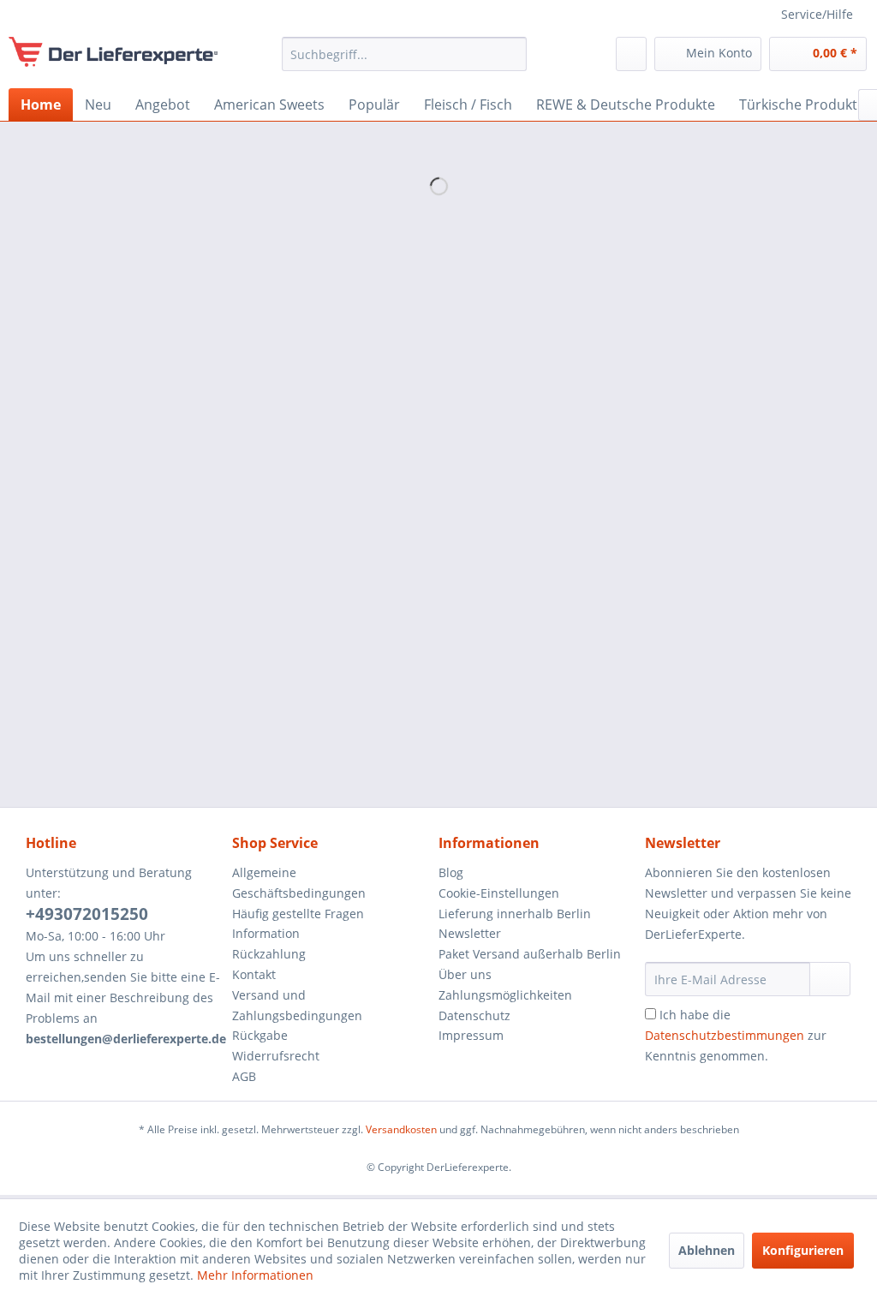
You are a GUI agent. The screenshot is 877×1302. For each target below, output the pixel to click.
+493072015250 (87, 914)
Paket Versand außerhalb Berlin (529, 954)
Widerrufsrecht (275, 1056)
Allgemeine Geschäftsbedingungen (299, 882)
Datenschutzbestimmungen (724, 1035)
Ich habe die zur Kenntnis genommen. (735, 1035)
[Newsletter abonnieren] (829, 979)
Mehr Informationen (255, 1275)
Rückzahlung (269, 954)
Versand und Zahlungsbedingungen (297, 1005)
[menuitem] (405, 54)
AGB (244, 1076)
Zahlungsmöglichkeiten (505, 995)
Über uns (465, 974)
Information (266, 933)
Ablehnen (706, 1250)
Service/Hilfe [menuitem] (817, 14)
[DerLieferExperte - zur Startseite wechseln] (113, 58)
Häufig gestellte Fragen (298, 913)
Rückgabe (260, 1035)
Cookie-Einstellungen (498, 893)
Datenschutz (474, 1015)
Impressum (471, 1035)
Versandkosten (401, 1129)
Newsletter (469, 933)
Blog (450, 872)
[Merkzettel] (631, 54)
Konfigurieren (803, 1250)
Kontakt (254, 974)
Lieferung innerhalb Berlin (514, 913)
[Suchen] (511, 54)
